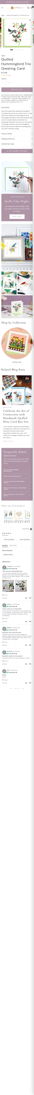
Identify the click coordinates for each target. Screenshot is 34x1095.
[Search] (28, 7)
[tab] (9, 539)
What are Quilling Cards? (12, 476)
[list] (17, 586)
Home (3, 15)
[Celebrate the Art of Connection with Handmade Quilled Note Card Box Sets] (17, 390)
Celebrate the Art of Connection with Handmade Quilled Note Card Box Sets (16, 416)
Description (5, 107)
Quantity (3, 79)
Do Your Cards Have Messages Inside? (14, 482)
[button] (17, 216)
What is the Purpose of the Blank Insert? (15, 488)
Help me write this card (18, 151)
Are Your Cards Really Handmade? (11, 470)
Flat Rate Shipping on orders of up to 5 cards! (17, 2)
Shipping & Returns (8, 139)
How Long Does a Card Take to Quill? (14, 495)
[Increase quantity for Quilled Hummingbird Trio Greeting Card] (8, 83)
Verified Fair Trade (7, 144)
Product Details (6, 134)
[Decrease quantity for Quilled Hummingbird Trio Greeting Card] (2, 83)
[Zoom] (29, 20)
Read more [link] (8, 441)
